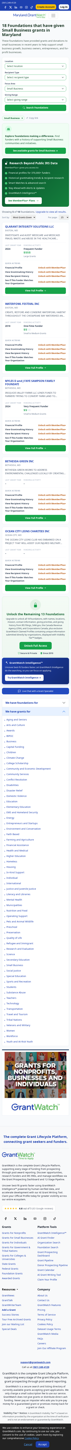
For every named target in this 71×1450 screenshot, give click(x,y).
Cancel (28, 1444)
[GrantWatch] (29, 15)
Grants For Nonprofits (14, 1232)
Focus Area (10, 83)
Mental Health (14, 899)
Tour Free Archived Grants (16, 1319)
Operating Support (16, 916)
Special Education (16, 976)
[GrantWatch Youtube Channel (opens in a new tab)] (35, 1218)
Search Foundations (37, 107)
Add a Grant (9, 1309)
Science (10, 954)
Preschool (11, 927)
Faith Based (12, 834)
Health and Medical (17, 850)
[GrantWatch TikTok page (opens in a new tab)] (54, 1218)
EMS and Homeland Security (22, 812)
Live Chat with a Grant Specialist (37, 691)
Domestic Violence (16, 796)
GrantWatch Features (49, 1305)
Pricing (41, 1309)
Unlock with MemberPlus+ (52, 267)
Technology (12, 1003)
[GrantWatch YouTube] (21, 7)
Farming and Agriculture (20, 839)
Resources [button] (9, 1289)
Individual (12, 877)
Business (11, 741)
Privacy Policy (44, 1319)
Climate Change (15, 757)
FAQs (40, 1338)
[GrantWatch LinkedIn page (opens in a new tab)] (25, 1218)
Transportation (14, 1008)
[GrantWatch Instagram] (26, 7)
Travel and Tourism (17, 1014)
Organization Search (48, 1242)
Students (11, 987)
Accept (42, 1444)
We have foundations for (21, 703)
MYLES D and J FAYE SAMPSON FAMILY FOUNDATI (30, 382)
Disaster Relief (14, 790)
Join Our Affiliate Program (51, 1348)
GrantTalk (7, 1300)
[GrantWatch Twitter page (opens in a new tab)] (15, 1218)
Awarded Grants (11, 1278)
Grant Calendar (45, 1270)
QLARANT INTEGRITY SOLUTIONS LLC (29, 226)
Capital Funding (15, 746)
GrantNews (8, 1295)
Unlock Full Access (35, 645)
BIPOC (9, 735)
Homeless (11, 861)
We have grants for (17, 711)
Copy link (33, 117)
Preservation (13, 932)
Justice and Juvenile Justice (21, 888)
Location (9, 61)
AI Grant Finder (45, 1237)
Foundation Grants (12, 1273)
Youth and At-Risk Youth (19, 1041)
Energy (10, 817)
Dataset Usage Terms (49, 1329)
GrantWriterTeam (11, 1305)
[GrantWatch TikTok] (31, 7)
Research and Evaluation (20, 948)
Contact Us (43, 1300)
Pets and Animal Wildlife (20, 921)
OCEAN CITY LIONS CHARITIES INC (27, 531)
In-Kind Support (15, 872)
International (13, 883)
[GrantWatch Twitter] (10, 7)
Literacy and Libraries (18, 894)
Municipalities (14, 905)
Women (10, 1030)
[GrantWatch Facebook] (5, 7)
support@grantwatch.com (35, 1362)
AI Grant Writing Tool (49, 1274)
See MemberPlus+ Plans (21, 200)
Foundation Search (47, 1247)
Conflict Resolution (16, 779)
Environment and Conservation (23, 828)
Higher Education (16, 856)
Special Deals (9, 1329)
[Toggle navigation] (53, 15)
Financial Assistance (17, 845)
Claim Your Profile (47, 1279)
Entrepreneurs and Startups (22, 823)
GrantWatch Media (47, 1333)
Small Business (14, 965)
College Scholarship (17, 763)
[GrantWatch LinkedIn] (16, 7)
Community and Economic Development (28, 768)
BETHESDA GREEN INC (19, 461)
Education (12, 801)
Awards (10, 730)
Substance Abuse (16, 992)
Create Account (46, 6)
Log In (64, 6)
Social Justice (13, 970)
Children (11, 752)
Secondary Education (18, 959)
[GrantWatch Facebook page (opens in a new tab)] (5, 1218)
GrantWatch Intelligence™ (51, 1232)
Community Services (17, 774)
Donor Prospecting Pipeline (52, 1265)
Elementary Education (18, 806)
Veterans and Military (18, 1025)
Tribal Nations (14, 1019)
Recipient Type (12, 72)
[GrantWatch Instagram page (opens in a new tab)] (45, 1218)
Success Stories (10, 1314)
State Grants (9, 1263)
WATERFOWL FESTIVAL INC (22, 303)
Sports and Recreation (18, 981)
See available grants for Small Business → (35, 150)
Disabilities (12, 785)
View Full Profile (34, 290)
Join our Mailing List (13, 1324)
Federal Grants (10, 1268)
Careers (41, 1343)
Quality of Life (14, 937)
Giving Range (11, 95)
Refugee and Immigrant (19, 943)
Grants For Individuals (14, 1242)
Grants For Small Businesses (17, 1237)
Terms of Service (46, 1314)
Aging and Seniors (16, 719)
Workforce (12, 1036)
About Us (42, 1295)
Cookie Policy (32, 1438)
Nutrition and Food (16, 910)
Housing (11, 866)
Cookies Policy (45, 1324)
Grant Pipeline (45, 1260)
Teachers (11, 997)
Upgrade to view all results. (51, 211)
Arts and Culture (15, 725)
